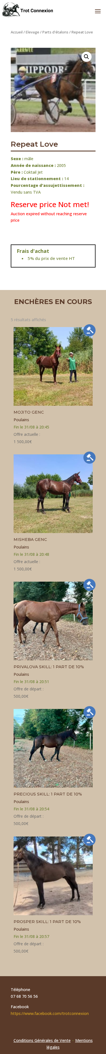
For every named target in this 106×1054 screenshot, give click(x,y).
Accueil (17, 32)
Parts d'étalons (55, 32)
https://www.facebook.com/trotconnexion (50, 1013)
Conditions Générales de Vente (42, 1040)
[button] (86, 57)
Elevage (32, 32)
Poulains (21, 419)
